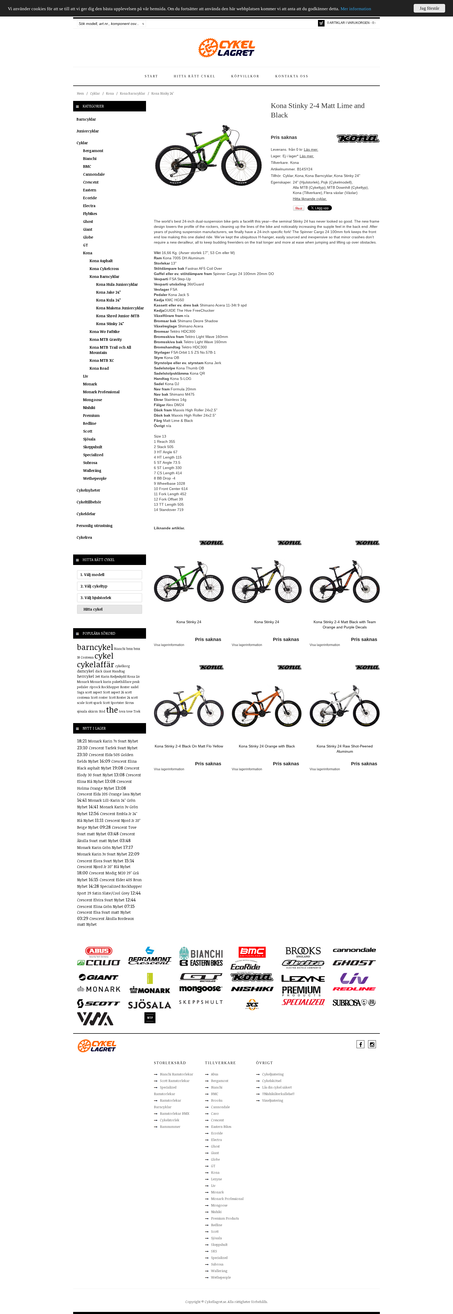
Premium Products (225, 1218)
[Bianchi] (201, 954)
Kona (110, 93)
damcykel (85, 671)
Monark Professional (101, 391)
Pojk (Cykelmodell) (336, 182)
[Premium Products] (301, 991)
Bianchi (89, 158)
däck (98, 671)
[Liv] (354, 978)
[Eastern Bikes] (201, 963)
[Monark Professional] (149, 989)
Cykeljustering (273, 1074)
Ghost (88, 221)
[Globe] (149, 978)
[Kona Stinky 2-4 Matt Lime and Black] (208, 155)
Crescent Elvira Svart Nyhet (101, 899)
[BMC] (252, 952)
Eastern (89, 189)
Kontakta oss (292, 76)
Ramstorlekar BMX (174, 1113)
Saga (80, 692)
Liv (85, 376)
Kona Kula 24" (108, 300)
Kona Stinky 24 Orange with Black (267, 746)
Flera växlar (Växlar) (341, 193)
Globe (88, 237)
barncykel (95, 647)
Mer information (356, 9)
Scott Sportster (113, 703)
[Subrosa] (354, 1002)
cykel (104, 655)
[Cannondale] (354, 949)
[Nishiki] (252, 989)
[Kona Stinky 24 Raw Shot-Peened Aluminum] (345, 705)
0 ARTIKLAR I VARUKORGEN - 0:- (351, 23)
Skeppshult (92, 446)
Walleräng (92, 470)
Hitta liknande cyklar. (310, 199)
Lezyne (216, 1179)
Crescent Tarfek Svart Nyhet (113, 747)
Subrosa (90, 462)
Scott (87, 431)
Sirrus (129, 703)
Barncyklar (86, 119)
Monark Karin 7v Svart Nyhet (113, 741)
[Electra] (303, 964)
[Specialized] (303, 1002)
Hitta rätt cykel (194, 76)
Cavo (215, 1113)
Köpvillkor (245, 76)
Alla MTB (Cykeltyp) (309, 187)
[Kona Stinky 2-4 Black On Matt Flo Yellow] (189, 705)
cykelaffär (95, 664)
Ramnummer (170, 1126)
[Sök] (143, 23)
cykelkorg (122, 666)
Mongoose (92, 399)
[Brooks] (303, 952)
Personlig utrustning (95, 525)
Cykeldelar (86, 513)
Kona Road (99, 368)
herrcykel (85, 676)
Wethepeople (94, 478)
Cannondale (94, 174)
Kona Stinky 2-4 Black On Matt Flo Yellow (189, 746)
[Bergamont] (149, 954)
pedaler (82, 687)
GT (85, 245)
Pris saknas (208, 639)
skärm (93, 711)
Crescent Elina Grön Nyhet (100, 906)
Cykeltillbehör (89, 501)
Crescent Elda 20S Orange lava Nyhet (109, 793)
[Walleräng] (95, 1018)
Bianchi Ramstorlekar (176, 1074)
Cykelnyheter (88, 490)
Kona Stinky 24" (163, 93)
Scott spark (93, 703)
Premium (91, 415)
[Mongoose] (201, 989)
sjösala (82, 711)
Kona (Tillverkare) (307, 193)
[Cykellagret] (226, 47)
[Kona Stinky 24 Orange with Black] (267, 705)
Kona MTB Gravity (106, 339)
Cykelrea (84, 537)
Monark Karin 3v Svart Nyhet (102, 854)
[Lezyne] (303, 978)
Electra (89, 205)
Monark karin (100, 682)
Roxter (125, 687)
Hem (80, 93)
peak (135, 682)
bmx (129, 649)
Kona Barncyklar (132, 93)
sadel (134, 687)
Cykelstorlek (169, 1120)
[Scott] (98, 1003)
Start (151, 76)
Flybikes (90, 213)
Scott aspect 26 (113, 692)
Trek (136, 711)
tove (129, 711)
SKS (214, 1251)
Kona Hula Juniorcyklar (117, 284)
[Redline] (354, 989)
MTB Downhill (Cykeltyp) (347, 187)
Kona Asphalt (101, 260)
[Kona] (211, 542)
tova (122, 711)
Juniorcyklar (88, 130)
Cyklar (95, 93)
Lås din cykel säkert (277, 1087)
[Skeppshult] (201, 1002)
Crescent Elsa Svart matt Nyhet (104, 912)
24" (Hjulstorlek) (306, 182)
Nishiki (89, 407)
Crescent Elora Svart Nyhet (101, 860)
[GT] (201, 977)
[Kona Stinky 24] (189, 581)
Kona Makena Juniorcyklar (120, 307)
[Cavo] (98, 962)
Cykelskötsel (271, 1080)
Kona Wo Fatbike (105, 331)
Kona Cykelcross (104, 268)
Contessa (87, 657)
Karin (105, 676)
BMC (87, 166)
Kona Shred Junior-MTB (117, 315)
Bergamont (93, 150)
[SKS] (252, 1004)
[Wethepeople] (149, 1017)
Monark (90, 383)
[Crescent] (149, 962)
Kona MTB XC (102, 360)
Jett (97, 676)
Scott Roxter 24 (119, 697)
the (112, 709)
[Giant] (98, 977)
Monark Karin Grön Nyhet (100, 847)
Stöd (102, 711)
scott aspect (93, 692)
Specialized (93, 454)
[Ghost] (354, 962)
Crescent (91, 182)
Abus (214, 1074)
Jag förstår (429, 8)
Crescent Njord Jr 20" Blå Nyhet (104, 866)
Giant (87, 229)
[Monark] (98, 989)
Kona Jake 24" (108, 292)
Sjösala (89, 439)
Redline (89, 423)
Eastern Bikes (221, 1126)
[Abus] (98, 952)
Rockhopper (110, 687)
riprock (94, 687)
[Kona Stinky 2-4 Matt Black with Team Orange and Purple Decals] (345, 581)
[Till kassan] (321, 23)
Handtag (118, 671)
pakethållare (121, 682)
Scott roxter (99, 697)
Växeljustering (272, 1100)
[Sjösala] (149, 1003)
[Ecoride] (245, 966)
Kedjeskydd (118, 676)
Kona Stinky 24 (188, 622)
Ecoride (90, 197)
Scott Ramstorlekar (175, 1080)
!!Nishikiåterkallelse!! (278, 1093)
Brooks (216, 1100)
